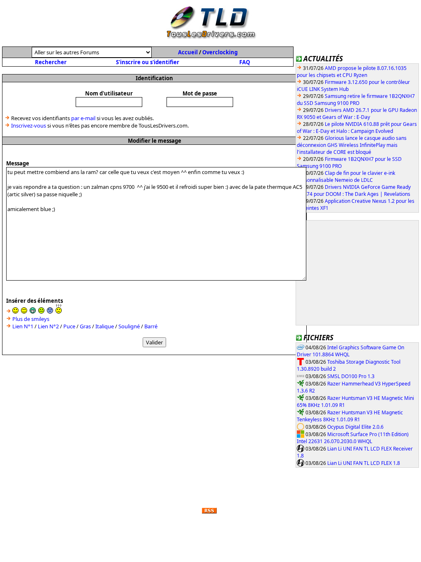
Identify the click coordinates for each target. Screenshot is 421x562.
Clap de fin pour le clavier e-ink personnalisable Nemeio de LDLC (346, 176)
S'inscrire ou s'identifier (147, 62)
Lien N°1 (22, 326)
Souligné (129, 326)
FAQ (244, 62)
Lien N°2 (48, 326)
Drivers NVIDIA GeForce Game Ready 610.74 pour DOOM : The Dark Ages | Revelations (354, 190)
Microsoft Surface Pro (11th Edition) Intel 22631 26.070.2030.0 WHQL (353, 438)
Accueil (188, 52)
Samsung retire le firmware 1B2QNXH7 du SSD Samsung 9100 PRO (356, 100)
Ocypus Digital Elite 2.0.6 (355, 426)
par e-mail (83, 118)
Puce (69, 326)
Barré (150, 326)
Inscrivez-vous (28, 125)
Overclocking (220, 52)
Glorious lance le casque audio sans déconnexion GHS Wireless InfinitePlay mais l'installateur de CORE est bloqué (352, 145)
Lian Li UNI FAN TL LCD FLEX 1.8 (363, 463)
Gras (85, 326)
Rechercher (51, 62)
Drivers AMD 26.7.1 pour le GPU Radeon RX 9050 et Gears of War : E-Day (357, 114)
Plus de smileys (30, 319)
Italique (104, 326)
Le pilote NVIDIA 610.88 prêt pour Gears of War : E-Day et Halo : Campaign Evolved (357, 128)
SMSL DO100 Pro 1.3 (351, 376)
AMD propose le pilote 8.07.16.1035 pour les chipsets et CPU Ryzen (352, 72)
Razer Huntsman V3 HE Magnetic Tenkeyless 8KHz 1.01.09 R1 (350, 416)
